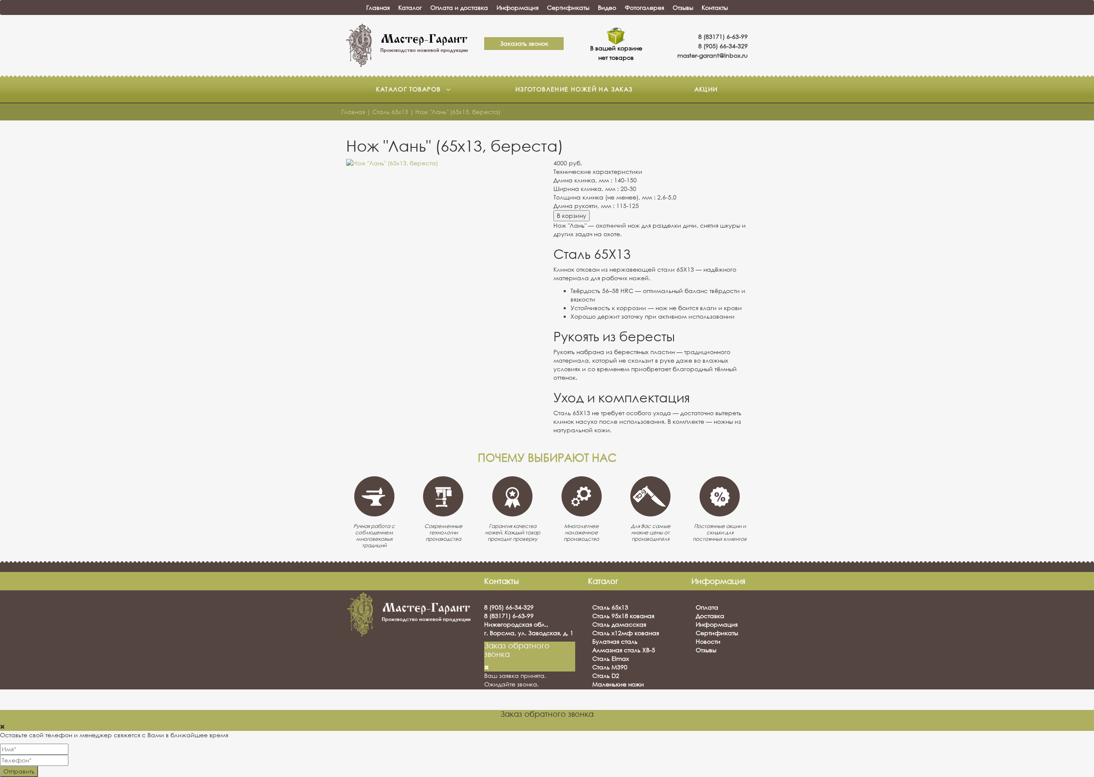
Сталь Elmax (610, 658)
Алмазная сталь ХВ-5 (623, 650)
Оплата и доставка (459, 7)
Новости (708, 641)
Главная (378, 7)
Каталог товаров (409, 89)
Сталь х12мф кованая (625, 632)
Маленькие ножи (618, 684)
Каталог (410, 7)
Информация (517, 7)
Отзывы (683, 7)
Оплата (707, 607)
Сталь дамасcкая (619, 624)
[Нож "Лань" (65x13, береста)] (443, 163)
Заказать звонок (524, 43)
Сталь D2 (605, 675)
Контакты (715, 7)
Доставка (710, 615)
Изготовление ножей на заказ (574, 89)
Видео (607, 7)
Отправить (19, 771)
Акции (706, 89)
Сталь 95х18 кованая (623, 615)
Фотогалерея (644, 7)
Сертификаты (568, 7)
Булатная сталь (615, 641)
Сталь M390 (609, 667)
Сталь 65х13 (610, 607)
